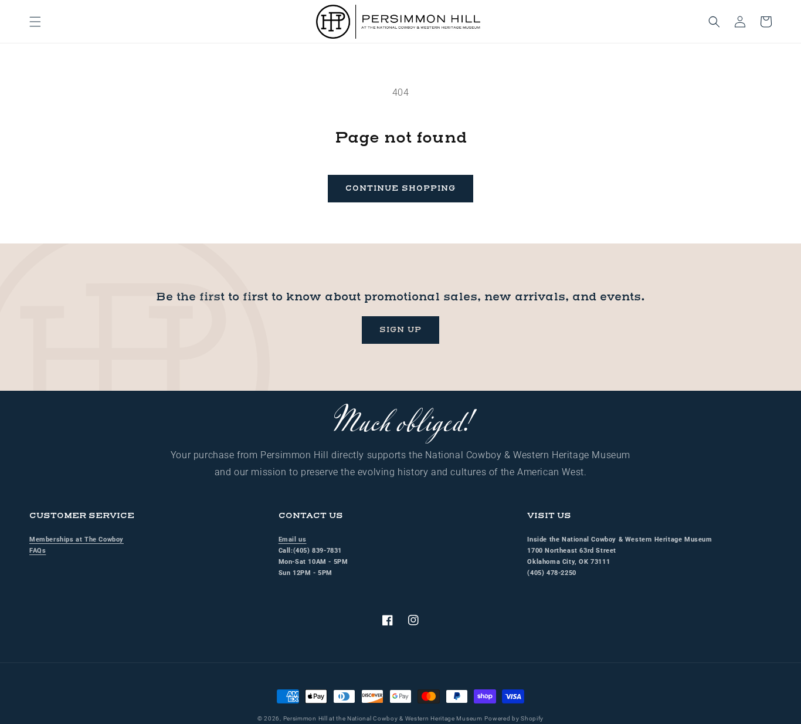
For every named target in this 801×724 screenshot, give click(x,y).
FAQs (37, 550)
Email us (293, 539)
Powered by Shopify (514, 718)
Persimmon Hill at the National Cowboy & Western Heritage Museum (383, 718)
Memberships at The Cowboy (76, 539)
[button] (35, 22)
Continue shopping (400, 188)
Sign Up (400, 329)
